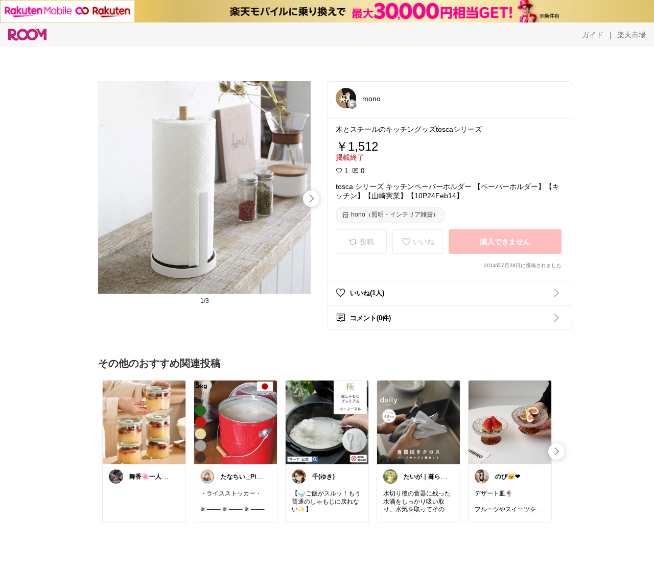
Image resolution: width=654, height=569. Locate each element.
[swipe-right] (311, 199)
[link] (144, 422)
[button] (346, 98)
